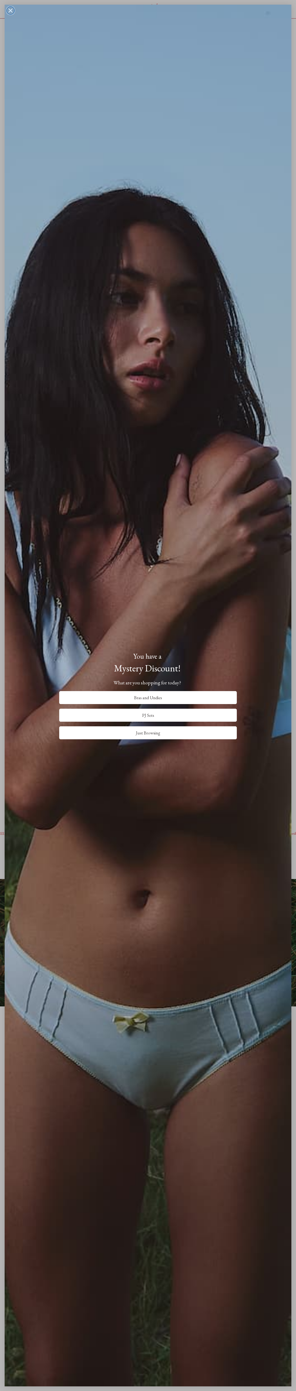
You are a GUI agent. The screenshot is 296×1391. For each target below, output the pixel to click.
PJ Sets (148, 715)
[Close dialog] (10, 10)
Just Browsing (148, 733)
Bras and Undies (148, 698)
